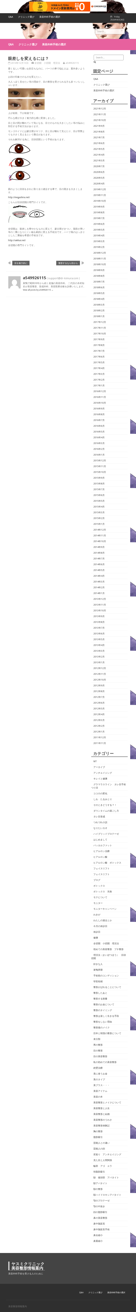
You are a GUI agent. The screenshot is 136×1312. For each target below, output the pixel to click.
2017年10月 (99, 333)
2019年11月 (99, 195)
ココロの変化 (100, 793)
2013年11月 (99, 604)
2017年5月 (99, 362)
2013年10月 (99, 610)
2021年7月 (99, 137)
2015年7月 (99, 489)
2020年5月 (99, 178)
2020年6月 (99, 172)
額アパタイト (100, 1183)
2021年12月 (99, 108)
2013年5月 (99, 639)
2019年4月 (99, 235)
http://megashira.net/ (19, 197)
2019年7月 (99, 218)
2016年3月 (99, 443)
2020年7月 (99, 166)
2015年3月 (99, 512)
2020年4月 (99, 183)
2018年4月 (99, 299)
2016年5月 (99, 431)
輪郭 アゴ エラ (102, 1166)
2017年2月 (99, 379)
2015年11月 (99, 466)
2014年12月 (99, 529)
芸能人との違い (101, 1143)
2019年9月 (99, 206)
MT (95, 761)
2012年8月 (99, 691)
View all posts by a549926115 (38, 290)
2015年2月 (99, 518)
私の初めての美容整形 (105, 1062)
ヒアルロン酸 (100, 857)
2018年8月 (99, 276)
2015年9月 (99, 478)
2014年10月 (99, 541)
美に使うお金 (100, 1073)
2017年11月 (99, 328)
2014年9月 (99, 547)
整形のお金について (103, 1004)
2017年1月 (99, 385)
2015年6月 (99, 495)
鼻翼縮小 (98, 1241)
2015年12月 (99, 460)
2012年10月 (99, 679)
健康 (95, 937)
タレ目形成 (99, 816)
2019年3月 (99, 241)
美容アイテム (100, 1091)
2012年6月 (99, 702)
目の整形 (98, 1050)
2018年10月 (99, 264)
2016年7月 (99, 420)
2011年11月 (99, 743)
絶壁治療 (98, 1068)
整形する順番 (100, 998)
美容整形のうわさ (102, 1119)
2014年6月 (99, 564)
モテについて (100, 897)
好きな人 (98, 964)
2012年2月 (99, 726)
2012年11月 (99, 674)
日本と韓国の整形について (107, 1033)
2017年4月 (99, 368)
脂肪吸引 (98, 1137)
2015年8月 (99, 483)
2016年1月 (99, 454)
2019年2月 (99, 247)
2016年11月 (99, 397)
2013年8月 (99, 622)
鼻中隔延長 (99, 1223)
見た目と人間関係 (102, 1160)
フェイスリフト (101, 868)
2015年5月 (99, 501)
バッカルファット (102, 845)
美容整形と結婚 (101, 1114)
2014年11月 (99, 535)
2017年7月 (99, 351)
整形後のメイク (101, 1027)
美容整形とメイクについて (107, 1102)
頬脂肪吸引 (99, 1171)
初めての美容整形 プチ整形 (108, 949)
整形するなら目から (68, 263)
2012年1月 (99, 731)
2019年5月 (99, 229)
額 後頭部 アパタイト (106, 1177)
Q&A (10, 16)
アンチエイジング (102, 773)
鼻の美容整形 (100, 1218)
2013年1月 (99, 662)
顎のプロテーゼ (101, 1200)
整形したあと (100, 993)
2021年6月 (99, 143)
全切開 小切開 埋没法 (47, 63)
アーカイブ (99, 767)
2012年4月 (99, 714)
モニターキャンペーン (105, 909)
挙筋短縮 (98, 981)
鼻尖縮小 (98, 1235)
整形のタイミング (102, 1010)
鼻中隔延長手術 (101, 1229)
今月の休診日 (100, 926)
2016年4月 (99, 437)
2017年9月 (99, 339)
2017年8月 (99, 345)
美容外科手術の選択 (49, 16)
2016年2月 (99, 449)
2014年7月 (99, 558)
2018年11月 (99, 258)
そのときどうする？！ (105, 805)
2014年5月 (99, 570)
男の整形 (98, 1045)
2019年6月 (99, 224)
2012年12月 (99, 668)
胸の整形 (98, 1131)
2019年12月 (99, 189)
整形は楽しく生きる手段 (106, 1016)
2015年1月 (99, 524)
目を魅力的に (20, 263)
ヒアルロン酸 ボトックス (107, 862)
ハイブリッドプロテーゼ (106, 834)
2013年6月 (99, 633)
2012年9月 (99, 685)
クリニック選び (26, 16)
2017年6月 (99, 356)
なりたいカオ (100, 828)
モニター (98, 903)
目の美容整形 (100, 1056)
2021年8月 (99, 131)
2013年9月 (99, 616)
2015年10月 (99, 472)
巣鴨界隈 (98, 970)
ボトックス (99, 885)
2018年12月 (99, 253)
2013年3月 (99, 651)
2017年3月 (99, 374)
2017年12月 (99, 322)
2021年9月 (99, 126)
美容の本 (98, 1096)
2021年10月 (99, 120)
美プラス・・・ (101, 1085)
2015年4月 (99, 506)
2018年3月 (99, 304)
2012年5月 (99, 708)
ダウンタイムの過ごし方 (106, 810)
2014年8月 (99, 553)
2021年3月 (99, 160)
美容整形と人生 (101, 1108)
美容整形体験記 (101, 1125)
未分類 (96, 1039)
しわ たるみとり (102, 799)
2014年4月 (99, 576)
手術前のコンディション (106, 975)
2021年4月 (99, 154)
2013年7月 (99, 627)
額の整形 (98, 1189)
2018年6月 (99, 287)
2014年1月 (99, 593)
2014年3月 (99, 581)
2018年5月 (99, 293)
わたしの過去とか (102, 920)
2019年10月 (99, 201)
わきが (96, 914)
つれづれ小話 (100, 822)
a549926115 (72, 63)
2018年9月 (99, 270)
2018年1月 (99, 316)
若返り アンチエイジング (107, 1154)
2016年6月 (99, 426)
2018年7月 (99, 281)
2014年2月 (99, 587)
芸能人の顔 (99, 1148)
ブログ (96, 880)
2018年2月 (99, 310)
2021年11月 (99, 114)
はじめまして (100, 839)
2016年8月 (99, 414)
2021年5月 (99, 149)
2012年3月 (99, 720)
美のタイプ (99, 1079)
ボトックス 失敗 (102, 891)
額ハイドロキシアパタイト (107, 1194)
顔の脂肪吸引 (100, 1212)
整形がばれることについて (107, 987)
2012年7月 (99, 697)
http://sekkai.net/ (17, 240)
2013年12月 (99, 599)
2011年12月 (99, 737)
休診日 (96, 932)
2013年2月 (99, 656)
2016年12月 (99, 391)
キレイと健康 (100, 778)
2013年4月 (99, 645)
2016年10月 (99, 403)
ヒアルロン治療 (101, 851)
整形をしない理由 (102, 1021)
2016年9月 (99, 408)
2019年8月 (99, 212)
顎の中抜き (99, 1206)
